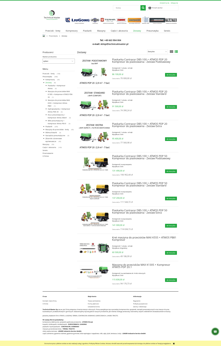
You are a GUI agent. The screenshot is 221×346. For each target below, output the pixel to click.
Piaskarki (48, 126)
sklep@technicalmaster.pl (114, 44)
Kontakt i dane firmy (50, 301)
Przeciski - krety (49, 73)
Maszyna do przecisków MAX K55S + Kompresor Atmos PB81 (59, 103)
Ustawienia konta (94, 307)
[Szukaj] (143, 7)
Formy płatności (93, 304)
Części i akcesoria (49, 147)
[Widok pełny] (176, 51)
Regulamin (136, 301)
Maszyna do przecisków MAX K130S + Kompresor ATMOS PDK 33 (60, 94)
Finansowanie (48, 153)
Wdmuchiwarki (51, 132)
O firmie (46, 156)
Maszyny (46, 144)
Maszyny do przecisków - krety (57, 129)
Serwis (45, 150)
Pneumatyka (47, 76)
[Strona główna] (52, 15)
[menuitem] (53, 31)
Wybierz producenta (50, 57)
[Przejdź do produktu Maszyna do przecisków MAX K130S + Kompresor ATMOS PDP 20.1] (94, 272)
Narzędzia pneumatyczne (55, 135)
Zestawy (48, 82)
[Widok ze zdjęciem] (171, 51)
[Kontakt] (215, 331)
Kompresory (50, 79)
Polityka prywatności (140, 304)
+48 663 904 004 (112, 40)
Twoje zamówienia (94, 301)
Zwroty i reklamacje (139, 307)
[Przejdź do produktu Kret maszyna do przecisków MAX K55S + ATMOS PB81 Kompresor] (94, 245)
